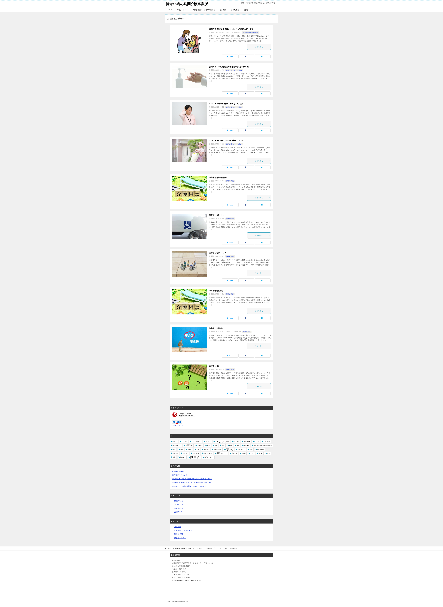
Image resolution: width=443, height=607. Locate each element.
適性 (174, 457)
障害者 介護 (230, 181)
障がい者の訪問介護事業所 (187, 4)
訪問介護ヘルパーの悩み (250, 32)
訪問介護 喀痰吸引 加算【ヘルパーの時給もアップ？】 (232, 29)
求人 (229, 449)
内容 (230, 445)
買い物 (243, 453)
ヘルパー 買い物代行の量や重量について (226, 140)
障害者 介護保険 (216, 328)
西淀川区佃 (196, 453)
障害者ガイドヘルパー (180, 475)
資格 (260, 453)
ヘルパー (222, 441)
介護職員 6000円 (178, 471)
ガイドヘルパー (196, 441)
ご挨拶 (246, 10)
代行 (208, 445)
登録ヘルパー (241, 449)
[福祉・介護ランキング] (183, 416)
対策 (174, 449)
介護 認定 (266, 441)
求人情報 (223, 10)
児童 (223, 445)
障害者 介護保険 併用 (218, 178)
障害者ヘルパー (182, 10)
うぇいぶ (184, 441)
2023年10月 (178, 508)
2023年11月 (178, 505)
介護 (257, 441)
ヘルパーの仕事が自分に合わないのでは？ (227, 104)
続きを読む (259, 47)
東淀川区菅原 (217, 449)
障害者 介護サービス (217, 253)
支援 (197, 449)
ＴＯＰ (169, 10)
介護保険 (189, 445)
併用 (216, 445)
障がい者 (183, 457)
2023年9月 (178, 512)
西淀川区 (185, 453)
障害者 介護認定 (216, 291)
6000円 (175, 441)
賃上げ (252, 453)
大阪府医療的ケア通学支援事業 (204, 10)
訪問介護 (234, 453)
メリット (236, 441)
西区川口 (175, 453)
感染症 (190, 449)
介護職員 (199, 445)
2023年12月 (178, 501)
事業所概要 (235, 10)
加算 (238, 445)
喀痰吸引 (246, 445)
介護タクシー (177, 445)
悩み (181, 449)
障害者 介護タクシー (217, 215)
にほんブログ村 (177, 425)
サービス (208, 441)
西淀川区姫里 (208, 453)
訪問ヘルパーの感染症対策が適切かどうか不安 (229, 67)
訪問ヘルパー (222, 453)
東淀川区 (206, 449)
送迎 (268, 453)
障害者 (195, 457)
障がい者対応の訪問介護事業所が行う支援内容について (192, 479)
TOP (179, 548)
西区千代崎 (260, 449)
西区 (251, 449)
